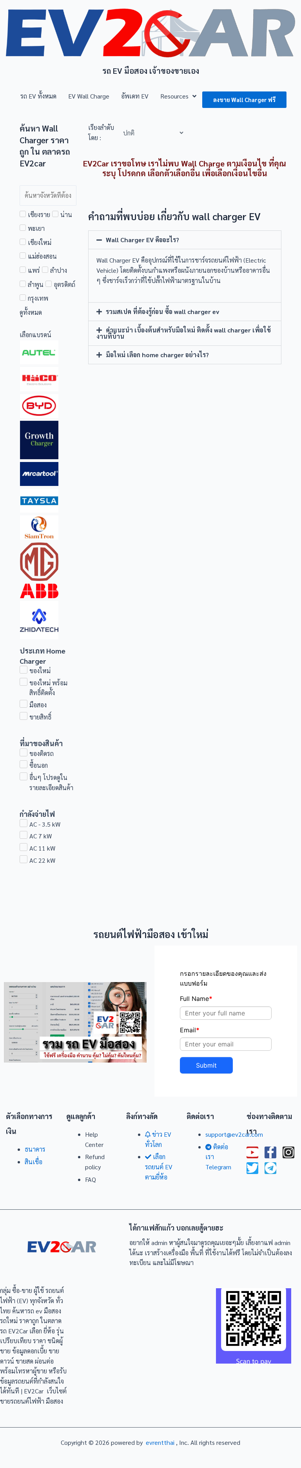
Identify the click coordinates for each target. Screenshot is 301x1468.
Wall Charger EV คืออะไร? (142, 240)
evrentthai (160, 1442)
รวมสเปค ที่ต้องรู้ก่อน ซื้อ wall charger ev (162, 311)
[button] (185, 240)
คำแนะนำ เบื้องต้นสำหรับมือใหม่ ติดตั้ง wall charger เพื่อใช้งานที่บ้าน (183, 333)
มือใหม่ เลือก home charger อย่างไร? (157, 355)
